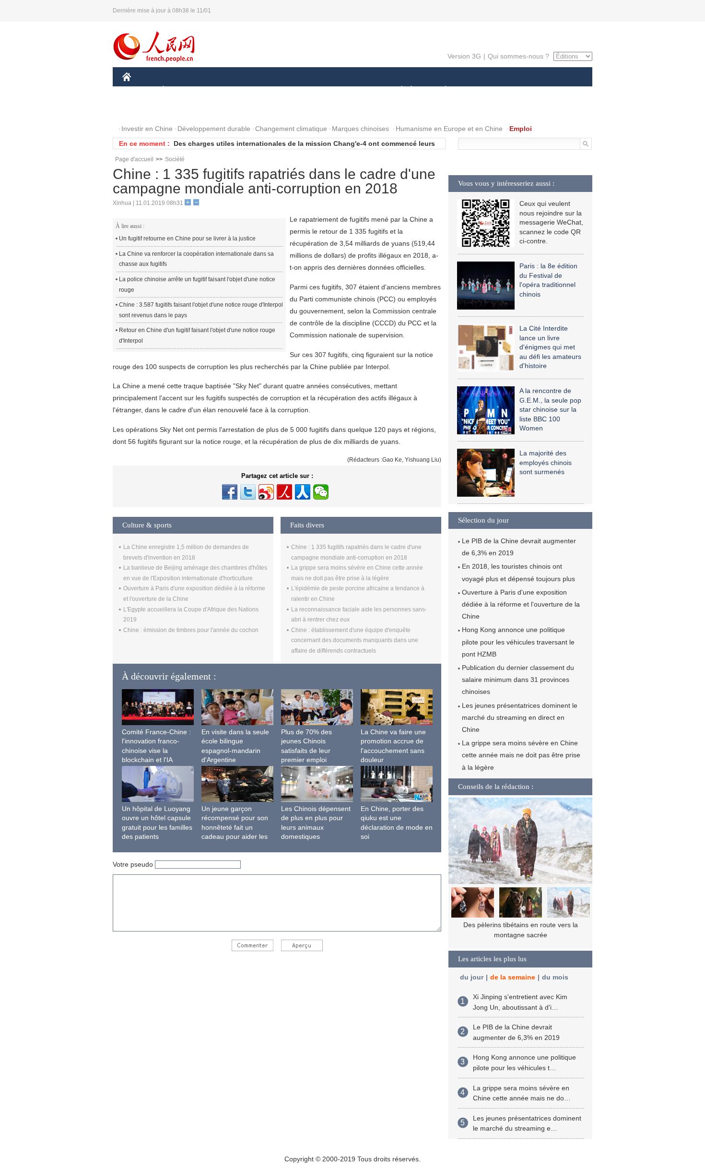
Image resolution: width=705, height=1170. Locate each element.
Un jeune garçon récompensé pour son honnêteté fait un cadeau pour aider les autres (234, 827)
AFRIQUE (267, 90)
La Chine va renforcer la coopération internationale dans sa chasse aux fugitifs (196, 259)
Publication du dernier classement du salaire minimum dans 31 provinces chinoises (518, 679)
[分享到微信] (321, 492)
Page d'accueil (134, 159)
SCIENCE (310, 90)
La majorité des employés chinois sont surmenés (545, 462)
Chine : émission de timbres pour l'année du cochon (190, 630)
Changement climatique (291, 128)
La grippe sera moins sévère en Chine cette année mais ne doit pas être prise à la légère (521, 755)
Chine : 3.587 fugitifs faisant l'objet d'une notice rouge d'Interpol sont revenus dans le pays (201, 310)
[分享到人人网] (302, 492)
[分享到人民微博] (284, 492)
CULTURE (354, 90)
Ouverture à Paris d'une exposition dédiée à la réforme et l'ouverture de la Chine (521, 604)
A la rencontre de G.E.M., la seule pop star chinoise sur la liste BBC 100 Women (550, 409)
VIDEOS (181, 110)
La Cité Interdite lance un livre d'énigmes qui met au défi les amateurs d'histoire (550, 347)
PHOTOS (142, 110)
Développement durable (213, 128)
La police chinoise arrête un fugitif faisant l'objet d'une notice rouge (197, 284)
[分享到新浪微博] (266, 492)
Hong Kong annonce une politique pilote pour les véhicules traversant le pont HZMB (518, 641)
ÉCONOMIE (181, 90)
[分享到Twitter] (248, 492)
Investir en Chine (147, 128)
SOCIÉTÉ (397, 90)
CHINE (139, 90)
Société (175, 159)
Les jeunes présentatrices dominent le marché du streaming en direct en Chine (519, 717)
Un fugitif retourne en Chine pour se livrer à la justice (187, 238)
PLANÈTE (440, 90)
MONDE (226, 90)
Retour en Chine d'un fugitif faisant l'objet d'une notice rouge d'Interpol (197, 335)
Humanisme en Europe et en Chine (449, 128)
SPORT (480, 90)
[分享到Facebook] (229, 492)
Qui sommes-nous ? (518, 56)
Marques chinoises (360, 128)
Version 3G (464, 56)
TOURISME (521, 90)
